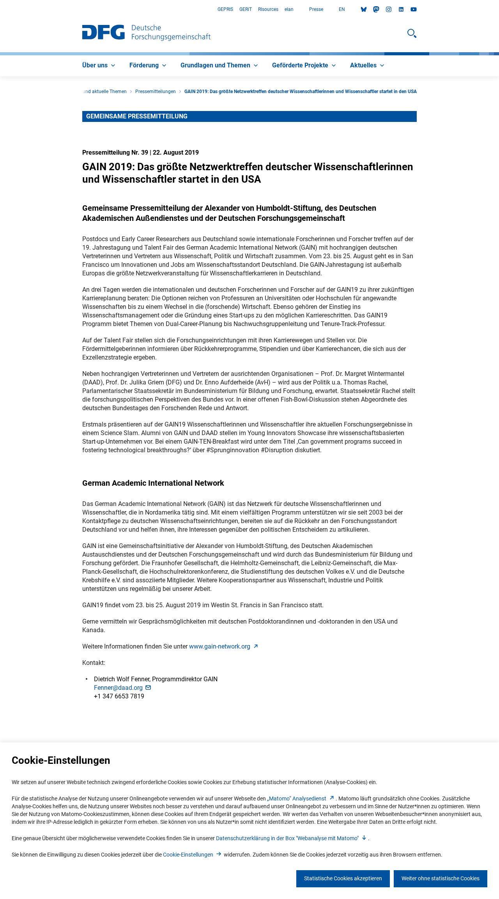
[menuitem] (99, 66)
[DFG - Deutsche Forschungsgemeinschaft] (146, 33)
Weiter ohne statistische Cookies (441, 878)
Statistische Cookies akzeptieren (343, 878)
